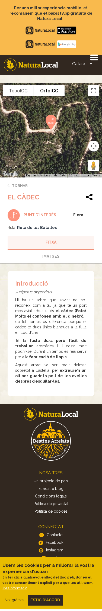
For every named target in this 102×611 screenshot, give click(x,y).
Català (78, 63)
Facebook (54, 542)
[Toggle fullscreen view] (93, 90)
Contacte (54, 535)
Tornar (20, 185)
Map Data (59, 175)
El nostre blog (51, 488)
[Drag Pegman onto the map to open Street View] (93, 165)
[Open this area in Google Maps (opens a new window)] (10, 173)
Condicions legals (51, 496)
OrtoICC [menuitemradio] (49, 90)
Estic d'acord (45, 600)
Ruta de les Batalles (37, 227)
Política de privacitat (51, 504)
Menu (94, 57)
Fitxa (51, 242)
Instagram (54, 550)
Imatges (50, 256)
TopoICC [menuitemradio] (18, 90)
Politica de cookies (51, 511)
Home (31, 65)
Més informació (14, 588)
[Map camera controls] (93, 146)
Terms (96, 175)
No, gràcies (14, 600)
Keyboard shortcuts (38, 175)
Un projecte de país (51, 481)
